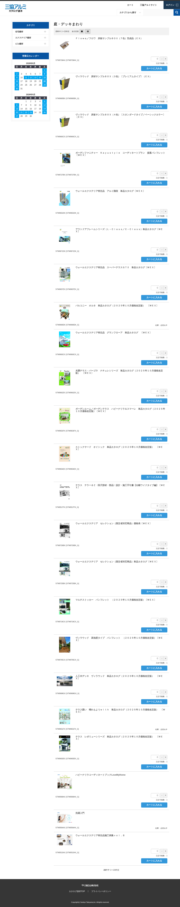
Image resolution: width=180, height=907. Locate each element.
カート (130, 5)
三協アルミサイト (148, 5)
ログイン (170, 5)
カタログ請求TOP (77, 891)
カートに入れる (154, 68)
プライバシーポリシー (101, 891)
